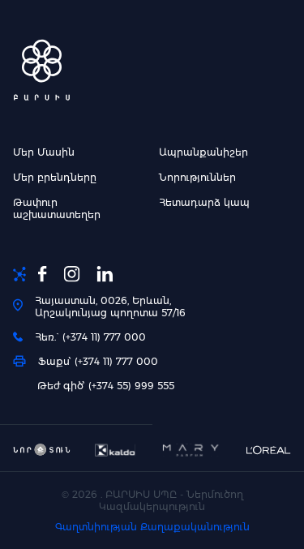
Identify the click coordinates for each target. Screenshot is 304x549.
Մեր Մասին (44, 152)
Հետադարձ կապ (204, 202)
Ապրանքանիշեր (203, 152)
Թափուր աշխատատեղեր (57, 208)
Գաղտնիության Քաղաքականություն (152, 527)
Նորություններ (197, 177)
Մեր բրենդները (54, 177)
